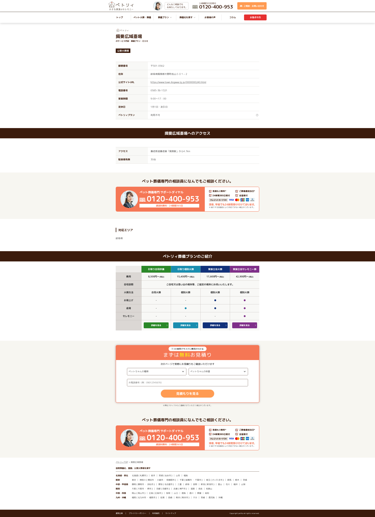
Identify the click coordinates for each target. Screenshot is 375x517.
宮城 (161, 475)
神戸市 (182, 488)
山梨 (243, 484)
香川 (191, 493)
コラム (232, 17)
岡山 (134, 493)
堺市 (149, 488)
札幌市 (143, 475)
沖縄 (220, 497)
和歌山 (209, 488)
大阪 (134, 488)
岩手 (153, 475)
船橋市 (189, 479)
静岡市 (141, 484)
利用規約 (155, 513)
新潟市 (210, 484)
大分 (195, 497)
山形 (178, 475)
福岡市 (152, 497)
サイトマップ (170, 513)
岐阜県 (119, 238)
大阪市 (141, 488)
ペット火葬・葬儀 (142, 17)
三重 (180, 484)
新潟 (203, 484)
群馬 (229, 479)
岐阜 (187, 484)
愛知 (160, 484)
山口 (176, 493)
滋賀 (193, 488)
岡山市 (141, 493)
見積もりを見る (187, 393)
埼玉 (208, 479)
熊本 (178, 497)
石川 (228, 484)
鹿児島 (212, 497)
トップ (119, 17)
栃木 (237, 479)
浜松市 (150, 484)
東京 (134, 479)
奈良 (200, 488)
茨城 (245, 479)
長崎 (170, 497)
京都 (158, 488)
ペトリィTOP (122, 462)
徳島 (184, 493)
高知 (207, 493)
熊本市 (185, 497)
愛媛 (199, 493)
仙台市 (168, 475)
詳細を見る (156, 325)
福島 (186, 475)
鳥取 (168, 493)
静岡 (134, 484)
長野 (195, 484)
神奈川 (143, 479)
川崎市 (160, 479)
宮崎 (203, 497)
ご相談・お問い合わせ (254, 6)
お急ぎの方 (255, 17)
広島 (151, 493)
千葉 (182, 479)
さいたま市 (217, 479)
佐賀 (162, 497)
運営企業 (119, 513)
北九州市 (142, 497)
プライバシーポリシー (137, 513)
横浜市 (151, 479)
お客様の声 (209, 17)
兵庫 (175, 488)
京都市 (165, 488)
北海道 (135, 475)
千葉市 (198, 479)
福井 (235, 484)
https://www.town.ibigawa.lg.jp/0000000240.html (178, 82)
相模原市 (170, 479)
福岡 (134, 497)
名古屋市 (168, 484)
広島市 (158, 493)
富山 (220, 484)
